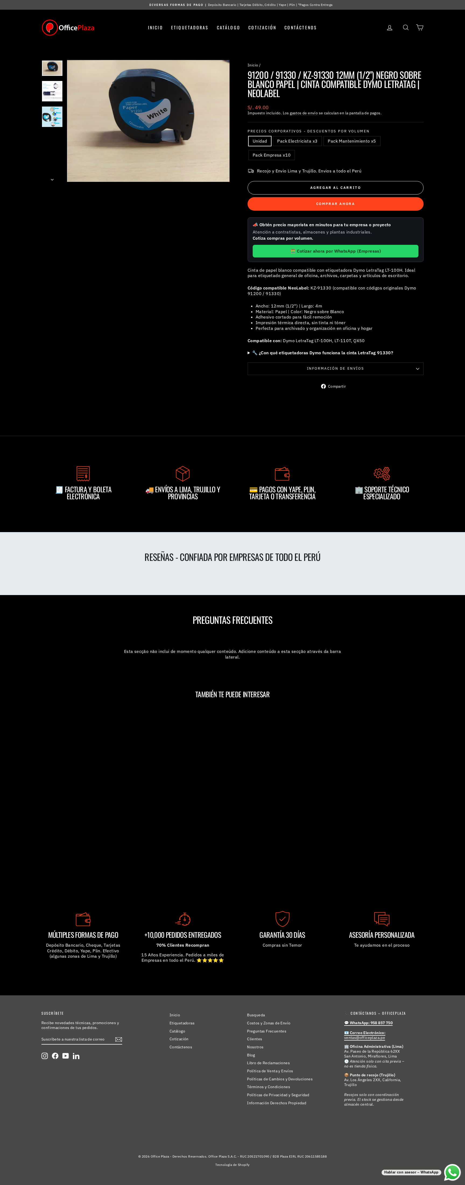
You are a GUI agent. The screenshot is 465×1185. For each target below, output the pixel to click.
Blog (251, 1055)
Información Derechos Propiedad (276, 1103)
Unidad (260, 141)
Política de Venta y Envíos (270, 1071)
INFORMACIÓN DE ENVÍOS (335, 368)
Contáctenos (300, 27)
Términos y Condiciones (268, 1086)
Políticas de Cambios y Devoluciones (280, 1079)
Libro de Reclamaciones (268, 1062)
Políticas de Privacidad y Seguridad (278, 1094)
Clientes (254, 1039)
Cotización (262, 27)
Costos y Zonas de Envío (268, 1023)
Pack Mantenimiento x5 (352, 141)
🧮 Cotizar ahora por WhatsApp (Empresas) (335, 251)
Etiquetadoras (190, 27)
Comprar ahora (335, 203)
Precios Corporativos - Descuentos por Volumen (309, 131)
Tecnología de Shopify (232, 1165)
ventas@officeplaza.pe (364, 1035)
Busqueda (256, 1015)
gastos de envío (304, 113)
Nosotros (255, 1047)
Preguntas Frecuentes (266, 1031)
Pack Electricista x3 (297, 141)
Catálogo (229, 27)
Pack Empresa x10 (272, 155)
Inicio (155, 27)
